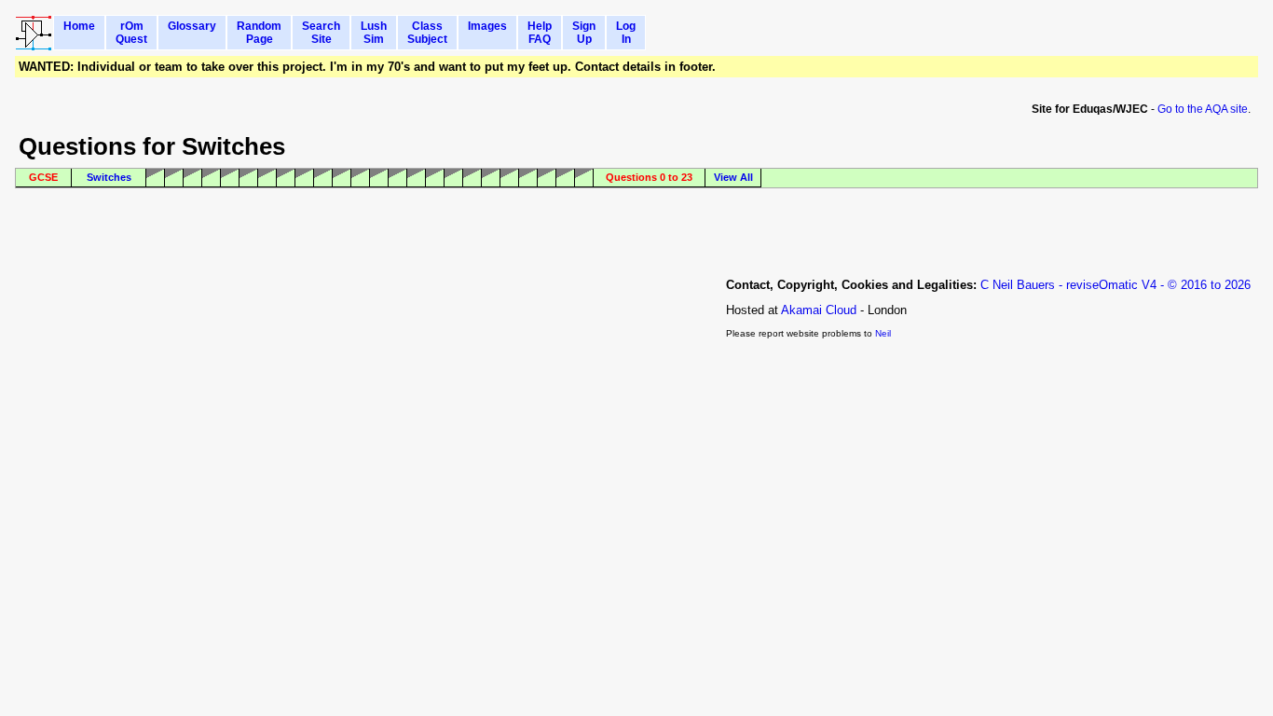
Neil (883, 333)
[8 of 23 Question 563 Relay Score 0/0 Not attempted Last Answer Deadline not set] (304, 178)
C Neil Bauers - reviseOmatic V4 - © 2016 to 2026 (1115, 285)
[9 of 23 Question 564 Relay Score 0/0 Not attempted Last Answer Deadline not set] (323, 178)
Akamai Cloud (818, 310)
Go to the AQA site (1202, 109)
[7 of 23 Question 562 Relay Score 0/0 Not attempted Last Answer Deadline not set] (286, 178)
